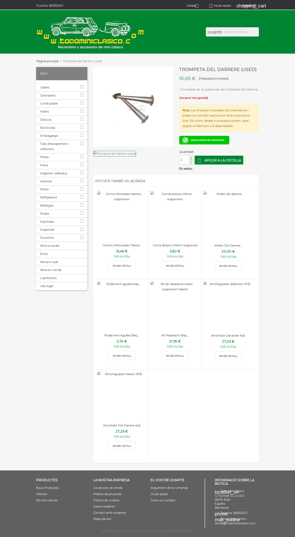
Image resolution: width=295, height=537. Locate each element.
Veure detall (122, 265)
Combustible (49, 103)
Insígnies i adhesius (53, 173)
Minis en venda (50, 270)
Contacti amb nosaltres (109, 513)
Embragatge (49, 136)
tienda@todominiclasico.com (235, 523)
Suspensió (47, 229)
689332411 (56, 5)
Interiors (46, 181)
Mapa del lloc (102, 519)
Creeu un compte (163, 500)
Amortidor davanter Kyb (228, 335)
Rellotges (47, 205)
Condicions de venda (107, 488)
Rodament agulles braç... (121, 335)
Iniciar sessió (159, 494)
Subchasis (47, 221)
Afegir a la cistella (219, 160)
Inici (44, 73)
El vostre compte (167, 480)
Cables (44, 87)
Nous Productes (47, 488)
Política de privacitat (107, 494)
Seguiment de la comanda (169, 488)
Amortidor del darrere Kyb (122, 425)
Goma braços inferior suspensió (175, 245)
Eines (44, 254)
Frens (44, 165)
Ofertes (41, 494)
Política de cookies (106, 500)
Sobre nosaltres (104, 506)
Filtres (44, 157)
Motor (44, 189)
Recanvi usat (49, 262)
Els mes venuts (47, 500)
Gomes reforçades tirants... (122, 245)
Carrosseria (47, 95)
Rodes (44, 213)
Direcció (46, 120)
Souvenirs (47, 238)
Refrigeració (48, 197)
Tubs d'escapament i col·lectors (54, 146)
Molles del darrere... (228, 245)
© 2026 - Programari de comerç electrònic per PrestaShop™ (147, 531)
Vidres (44, 111)
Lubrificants (48, 278)
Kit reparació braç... (175, 335)
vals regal (46, 286)
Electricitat (47, 128)
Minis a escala (49, 246)
